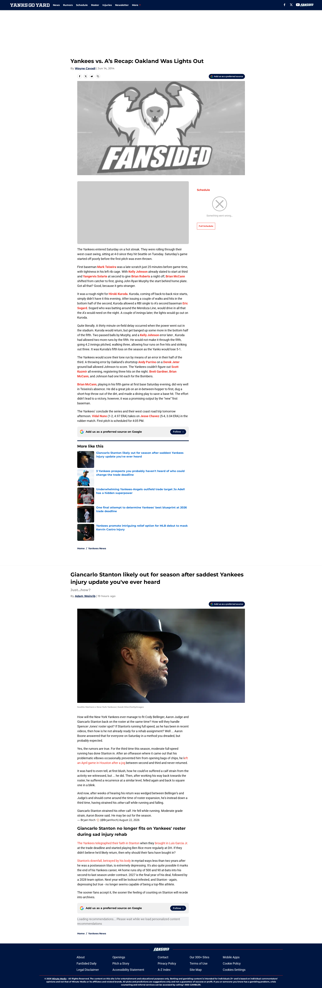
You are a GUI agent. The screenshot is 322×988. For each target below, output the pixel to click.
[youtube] (298, 4)
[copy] (98, 76)
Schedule (82, 5)
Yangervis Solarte (95, 276)
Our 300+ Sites (199, 957)
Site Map (196, 969)
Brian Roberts (140, 276)
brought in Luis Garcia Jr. (171, 843)
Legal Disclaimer (88, 969)
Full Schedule (206, 226)
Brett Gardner (158, 371)
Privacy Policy (167, 963)
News (56, 5)
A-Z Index (164, 969)
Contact (163, 957)
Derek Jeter (171, 362)
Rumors (68, 5)
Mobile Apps (231, 957)
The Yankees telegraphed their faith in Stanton (108, 843)
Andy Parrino (147, 362)
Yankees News (97, 548)
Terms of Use (199, 963)
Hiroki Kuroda (118, 294)
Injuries (107, 5)
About (81, 957)
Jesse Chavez (149, 416)
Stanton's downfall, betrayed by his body (104, 860)
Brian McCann (175, 276)
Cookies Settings (234, 969)
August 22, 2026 (129, 820)
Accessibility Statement (128, 969)
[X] (291, 4)
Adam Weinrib (85, 596)
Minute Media (59, 978)
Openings (118, 957)
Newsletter (122, 5)
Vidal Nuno (99, 416)
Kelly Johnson (138, 271)
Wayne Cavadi (85, 68)
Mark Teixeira (106, 267)
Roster (95, 5)
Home (81, 548)
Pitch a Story (120, 963)
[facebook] (284, 4)
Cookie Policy (232, 963)
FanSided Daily (87, 963)
